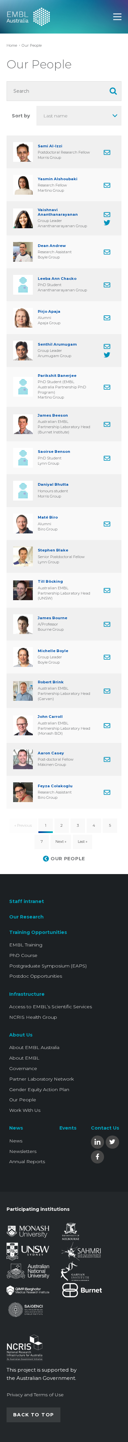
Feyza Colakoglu (55, 786)
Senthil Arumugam (57, 344)
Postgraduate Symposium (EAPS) (48, 966)
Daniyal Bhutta (53, 484)
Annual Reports (27, 1161)
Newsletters (22, 1151)
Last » (82, 841)
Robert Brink (51, 682)
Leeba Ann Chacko (57, 279)
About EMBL (24, 1058)
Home (12, 45)
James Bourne (52, 618)
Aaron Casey (51, 753)
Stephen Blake (53, 550)
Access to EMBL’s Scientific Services (50, 1007)
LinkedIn (97, 1141)
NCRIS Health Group (33, 1017)
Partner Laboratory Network (41, 1079)
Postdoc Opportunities (35, 976)
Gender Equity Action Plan (39, 1089)
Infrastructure (27, 994)
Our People (22, 1100)
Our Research (26, 917)
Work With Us (24, 1110)
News (16, 1128)
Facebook (97, 1156)
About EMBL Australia (34, 1047)
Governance (23, 1068)
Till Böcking (50, 581)
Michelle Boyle (53, 651)
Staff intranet (26, 901)
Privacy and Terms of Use (35, 1395)
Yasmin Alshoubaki (57, 179)
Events (67, 1128)
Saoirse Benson (54, 452)
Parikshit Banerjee (57, 376)
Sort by (21, 115)
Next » (60, 841)
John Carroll (50, 717)
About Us (20, 1035)
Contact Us (105, 1128)
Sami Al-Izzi (50, 146)
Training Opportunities (38, 932)
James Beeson (53, 415)
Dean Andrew (52, 246)
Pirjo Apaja (49, 311)
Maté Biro (48, 517)
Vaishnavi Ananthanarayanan (58, 212)
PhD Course (23, 955)
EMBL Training (25, 945)
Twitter (112, 1141)
